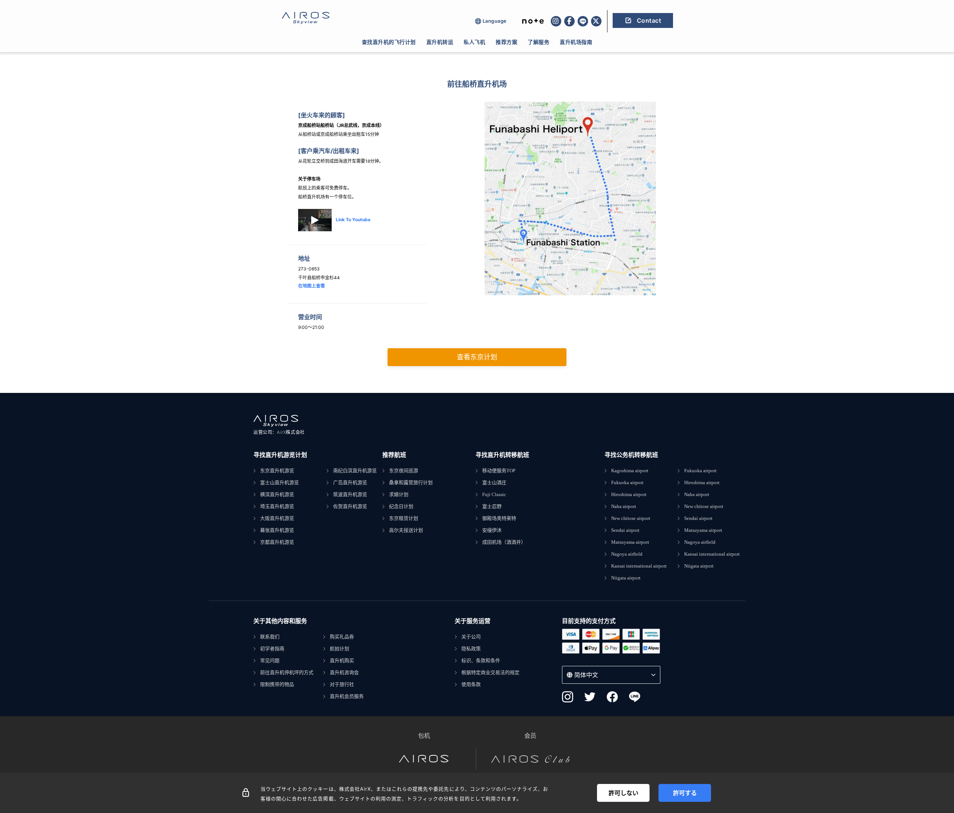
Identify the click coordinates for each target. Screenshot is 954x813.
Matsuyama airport (630, 542)
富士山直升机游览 (279, 482)
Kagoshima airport (629, 470)
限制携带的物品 (277, 684)
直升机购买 (342, 660)
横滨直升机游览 (277, 494)
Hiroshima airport (629, 494)
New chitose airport (630, 518)
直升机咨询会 (344, 672)
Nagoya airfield (626, 554)
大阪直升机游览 (277, 518)
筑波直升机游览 (350, 494)
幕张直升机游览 (277, 530)
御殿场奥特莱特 (499, 518)
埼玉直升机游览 (277, 506)
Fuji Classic (494, 494)
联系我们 (269, 636)
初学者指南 (272, 648)
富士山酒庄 (494, 482)
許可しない (623, 793)
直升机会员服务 (347, 696)
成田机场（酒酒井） (504, 542)
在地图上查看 (311, 286)
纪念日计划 (401, 506)
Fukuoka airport (627, 482)
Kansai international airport (639, 566)
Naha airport (623, 506)
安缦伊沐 (492, 530)
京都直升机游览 (277, 542)
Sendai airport (625, 530)
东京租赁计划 (403, 518)
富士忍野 (492, 506)
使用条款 (471, 684)
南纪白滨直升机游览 (355, 470)
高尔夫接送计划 (406, 530)
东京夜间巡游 (403, 470)
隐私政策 (471, 648)
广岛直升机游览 (350, 482)
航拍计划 (339, 648)
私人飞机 (474, 42)
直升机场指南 (576, 42)
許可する (685, 793)
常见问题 (269, 660)
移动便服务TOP (498, 470)
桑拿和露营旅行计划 (411, 482)
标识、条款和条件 (480, 660)
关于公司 (471, 636)
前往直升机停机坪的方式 (286, 672)
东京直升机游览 (277, 470)
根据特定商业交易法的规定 (490, 672)
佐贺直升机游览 (350, 506)
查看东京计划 (477, 357)
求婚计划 (398, 494)
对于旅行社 (342, 684)
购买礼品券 (342, 636)
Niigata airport (626, 578)
